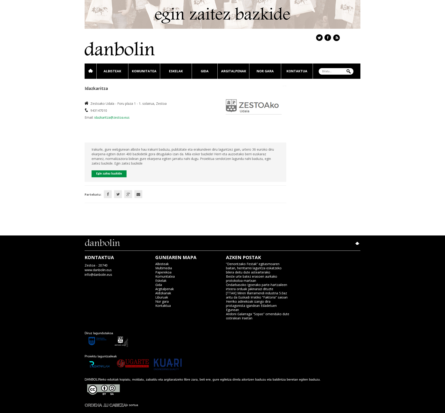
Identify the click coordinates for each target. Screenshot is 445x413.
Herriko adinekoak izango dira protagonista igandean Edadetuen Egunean (251, 305)
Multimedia (163, 268)
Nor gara (265, 71)
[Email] (138, 194)
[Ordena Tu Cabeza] (105, 405)
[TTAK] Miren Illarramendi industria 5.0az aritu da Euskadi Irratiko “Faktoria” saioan (257, 295)
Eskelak (176, 71)
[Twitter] (118, 194)
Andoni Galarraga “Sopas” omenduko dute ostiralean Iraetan (257, 316)
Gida (205, 71)
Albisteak (112, 71)
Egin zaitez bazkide (109, 173)
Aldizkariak (163, 293)
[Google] (128, 194)
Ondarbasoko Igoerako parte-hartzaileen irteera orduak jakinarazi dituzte (256, 287)
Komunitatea (144, 71)
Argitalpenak (233, 71)
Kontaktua (296, 71)
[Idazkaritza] (254, 107)
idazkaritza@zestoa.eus (112, 117)
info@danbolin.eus (98, 274)
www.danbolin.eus (98, 270)
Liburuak (161, 297)
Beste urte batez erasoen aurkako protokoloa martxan (251, 278)
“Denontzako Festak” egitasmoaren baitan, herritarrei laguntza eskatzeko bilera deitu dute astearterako (254, 268)
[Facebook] (108, 194)
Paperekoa (163, 272)
